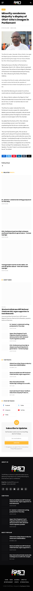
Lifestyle (24, 579)
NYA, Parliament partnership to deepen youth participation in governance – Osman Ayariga (16, 233)
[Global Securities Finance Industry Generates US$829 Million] (5, 365)
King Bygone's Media (25, 586)
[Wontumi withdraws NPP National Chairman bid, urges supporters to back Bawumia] (16, 293)
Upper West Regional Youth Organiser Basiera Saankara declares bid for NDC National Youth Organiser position (19, 336)
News (3, 9)
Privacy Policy (14, 448)
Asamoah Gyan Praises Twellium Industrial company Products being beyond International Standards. (20, 393)
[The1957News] (16, 2)
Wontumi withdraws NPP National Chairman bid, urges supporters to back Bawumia (15, 311)
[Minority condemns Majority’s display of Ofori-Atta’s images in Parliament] (16, 49)
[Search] (30, 2)
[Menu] (3, 2)
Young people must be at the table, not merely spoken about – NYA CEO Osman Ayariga (15, 266)
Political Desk (6, 27)
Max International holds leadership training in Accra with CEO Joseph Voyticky (20, 383)
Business (16, 579)
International (24, 582)
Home (6, 579)
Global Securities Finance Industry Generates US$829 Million (20, 364)
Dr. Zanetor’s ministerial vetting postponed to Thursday (16, 200)
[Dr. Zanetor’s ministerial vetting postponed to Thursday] (16, 186)
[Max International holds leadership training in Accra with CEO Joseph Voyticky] (5, 384)
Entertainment (8, 582)
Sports (16, 582)
